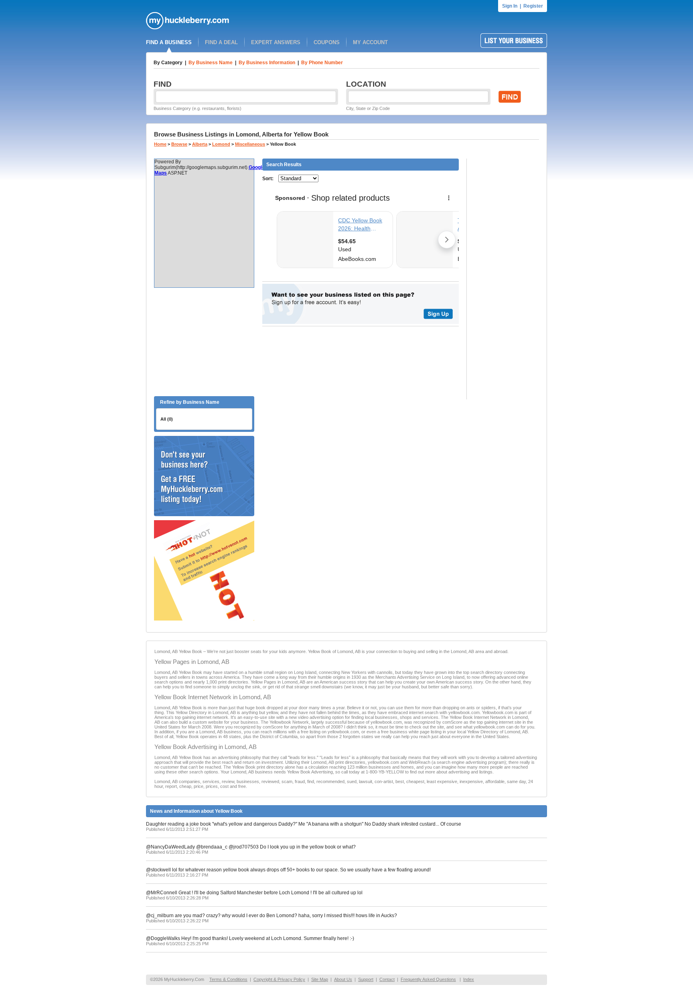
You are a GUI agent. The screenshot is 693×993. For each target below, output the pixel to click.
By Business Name (210, 62)
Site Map (319, 979)
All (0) (166, 419)
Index (468, 979)
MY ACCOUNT (370, 42)
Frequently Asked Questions (428, 979)
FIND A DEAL (221, 42)
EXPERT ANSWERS (275, 42)
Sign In (509, 6)
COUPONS (327, 42)
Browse (179, 144)
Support (365, 979)
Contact (387, 979)
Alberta (199, 144)
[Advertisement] (204, 342)
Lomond (221, 144)
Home (160, 144)
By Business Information (267, 62)
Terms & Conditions (228, 979)
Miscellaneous (250, 144)
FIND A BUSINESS (169, 42)
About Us (343, 979)
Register (533, 6)
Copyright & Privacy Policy (279, 979)
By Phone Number (322, 62)
